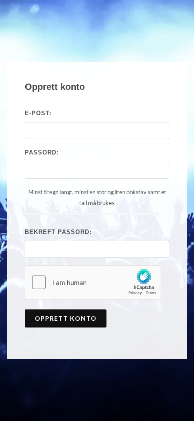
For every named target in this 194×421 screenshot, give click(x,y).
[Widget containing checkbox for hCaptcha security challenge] (93, 282)
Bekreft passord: (58, 232)
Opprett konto (66, 318)
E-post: (38, 113)
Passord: (42, 152)
